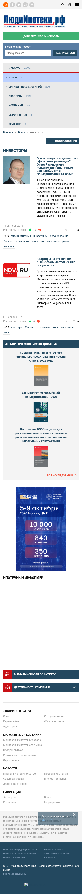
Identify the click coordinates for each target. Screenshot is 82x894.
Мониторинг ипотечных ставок (22, 740)
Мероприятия (52, 802)
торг (6, 332)
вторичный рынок (47, 327)
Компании (9, 802)
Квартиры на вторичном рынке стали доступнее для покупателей (56, 262)
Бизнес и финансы (55, 779)
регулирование (59, 235)
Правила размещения (14, 857)
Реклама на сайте (53, 849)
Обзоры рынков (13, 750)
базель (8, 241)
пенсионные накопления (29, 241)
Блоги (21, 132)
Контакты (49, 857)
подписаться (65, 53)
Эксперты (9, 797)
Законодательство (15, 784)
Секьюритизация (14, 779)
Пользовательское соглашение (19, 853)
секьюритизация (21, 235)
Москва (29, 327)
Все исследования (60, 475)
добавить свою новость (41, 36)
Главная (8, 132)
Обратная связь (54, 721)
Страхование (11, 760)
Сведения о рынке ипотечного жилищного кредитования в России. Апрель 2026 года (41, 356)
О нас (6, 716)
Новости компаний (56, 773)
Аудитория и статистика (57, 853)
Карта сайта (11, 721)
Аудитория (10, 726)
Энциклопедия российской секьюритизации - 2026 (41, 395)
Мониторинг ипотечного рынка (22, 745)
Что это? (47, 820)
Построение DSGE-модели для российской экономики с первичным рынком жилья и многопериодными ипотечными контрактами (41, 435)
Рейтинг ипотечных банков (20, 755)
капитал (9, 246)
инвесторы (53, 241)
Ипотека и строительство (19, 773)
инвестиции (40, 235)
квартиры (16, 327)
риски (65, 241)
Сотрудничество (54, 716)
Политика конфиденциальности (20, 849)
